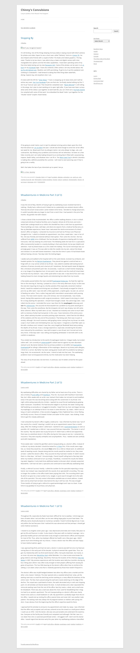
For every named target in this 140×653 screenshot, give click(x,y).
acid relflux (36, 395)
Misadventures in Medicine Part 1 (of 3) (41, 506)
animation (66, 177)
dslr (33, 180)
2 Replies (23, 43)
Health (38, 367)
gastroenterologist (71, 427)
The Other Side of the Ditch (102, 59)
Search (96, 28)
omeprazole (45, 342)
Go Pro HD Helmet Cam (29, 70)
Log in (95, 76)
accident (54, 177)
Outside (38, 177)
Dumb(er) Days (98, 49)
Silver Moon (43, 80)
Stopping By (27, 37)
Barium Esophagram (44, 261)
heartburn (46, 395)
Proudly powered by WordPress (30, 644)
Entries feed (97, 78)
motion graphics (47, 180)
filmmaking (38, 180)
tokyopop (30, 182)
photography (73, 180)
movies (55, 180)
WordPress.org (98, 83)
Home (22, 19)
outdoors (65, 180)
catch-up (75, 177)
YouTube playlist (79, 90)
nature (60, 180)
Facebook (32, 68)
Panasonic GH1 (50, 65)
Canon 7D (76, 55)
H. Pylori (59, 446)
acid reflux (50, 367)
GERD (32, 239)
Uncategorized (98, 61)
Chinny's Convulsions (35, 10)
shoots (80, 180)
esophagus (63, 367)
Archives (96, 38)
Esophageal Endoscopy (60, 281)
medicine (78, 367)
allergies (60, 177)
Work (43, 177)
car (71, 177)
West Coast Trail (65, 157)
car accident (38, 148)
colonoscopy (30, 306)
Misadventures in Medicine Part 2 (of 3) (41, 382)
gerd (68, 367)
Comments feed (98, 81)
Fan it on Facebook (39, 82)
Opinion (96, 54)
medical (73, 367)
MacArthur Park (42, 555)
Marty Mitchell (69, 85)
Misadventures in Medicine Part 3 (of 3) (41, 194)
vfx (35, 182)
